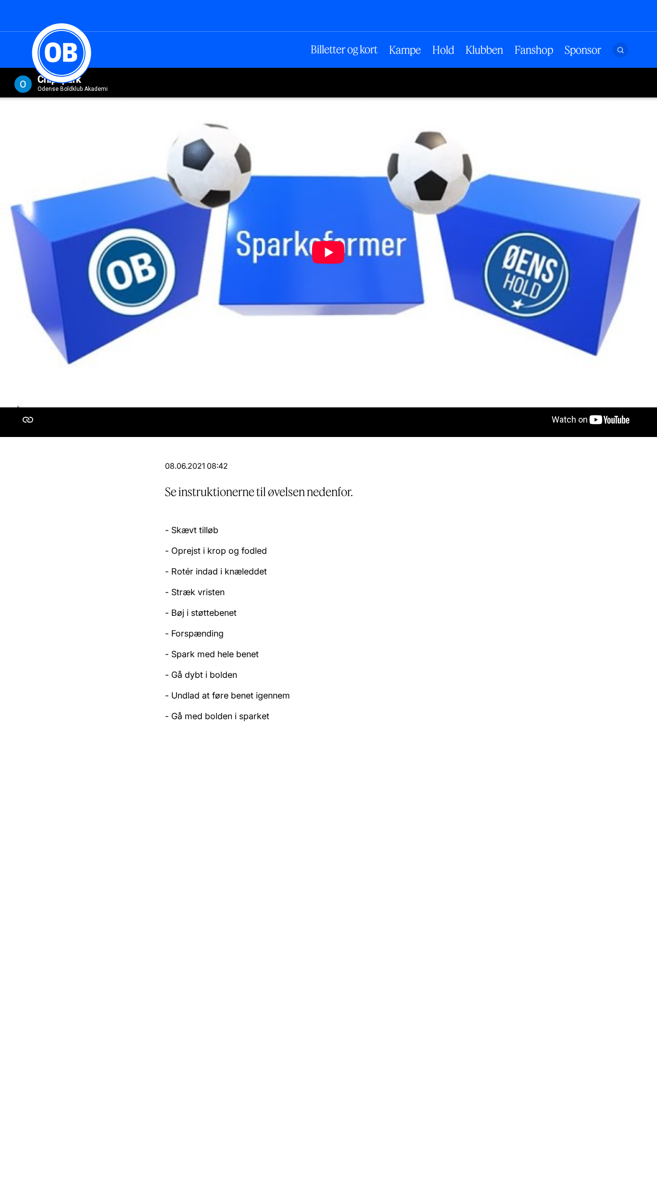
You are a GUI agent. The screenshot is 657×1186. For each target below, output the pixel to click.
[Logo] (61, 53)
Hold (443, 50)
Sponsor (583, 50)
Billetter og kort (344, 49)
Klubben (484, 50)
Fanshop (534, 50)
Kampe (405, 50)
